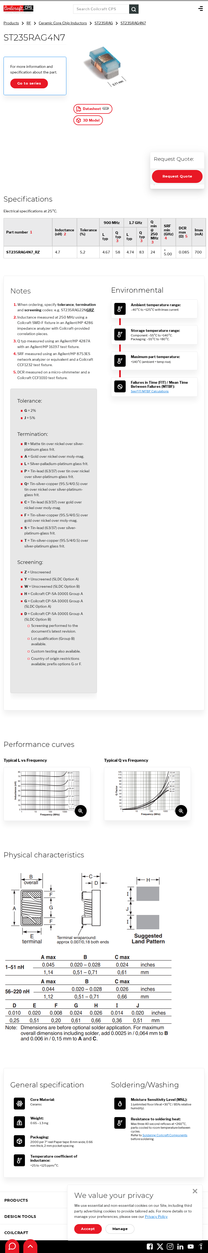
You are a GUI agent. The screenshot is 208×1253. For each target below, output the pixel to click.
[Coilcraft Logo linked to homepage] (37, 9)
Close (195, 1191)
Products (11, 23)
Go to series (29, 83)
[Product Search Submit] (134, 9)
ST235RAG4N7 (133, 23)
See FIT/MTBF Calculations (150, 391)
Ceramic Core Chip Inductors (63, 23)
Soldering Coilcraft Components (164, 1135)
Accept (88, 1229)
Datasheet (92, 109)
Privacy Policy (156, 1217)
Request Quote (177, 176)
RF (29, 23)
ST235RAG (104, 23)
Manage (120, 1229)
